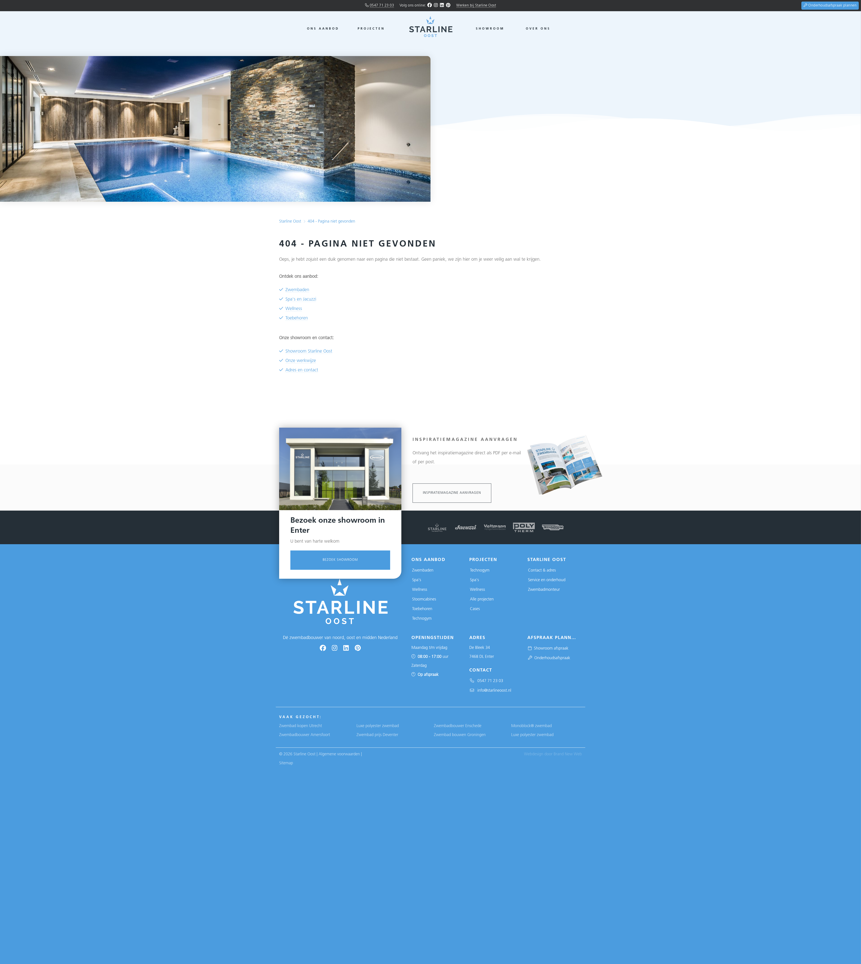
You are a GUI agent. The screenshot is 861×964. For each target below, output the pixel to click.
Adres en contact (301, 370)
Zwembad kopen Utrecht (300, 726)
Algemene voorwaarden (339, 754)
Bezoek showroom (340, 560)
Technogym (422, 619)
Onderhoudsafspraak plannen (832, 5)
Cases (475, 609)
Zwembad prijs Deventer (377, 735)
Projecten (371, 28)
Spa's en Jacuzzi (300, 299)
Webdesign (533, 754)
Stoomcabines (424, 600)
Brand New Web (568, 754)
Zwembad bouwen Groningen (460, 735)
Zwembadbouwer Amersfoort (304, 735)
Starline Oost (290, 222)
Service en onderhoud (546, 580)
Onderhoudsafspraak (551, 658)
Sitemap (286, 763)
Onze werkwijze (300, 361)
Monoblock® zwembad (531, 726)
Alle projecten (482, 600)
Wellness (293, 309)
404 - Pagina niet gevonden (331, 222)
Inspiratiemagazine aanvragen (452, 493)
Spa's (416, 580)
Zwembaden (297, 290)
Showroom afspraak (550, 649)
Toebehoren (296, 318)
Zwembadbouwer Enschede (457, 726)
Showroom (490, 28)
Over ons (538, 28)
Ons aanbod (323, 28)
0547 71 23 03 (382, 5)
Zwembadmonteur (544, 590)
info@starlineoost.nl (492, 691)
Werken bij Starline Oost (476, 5)
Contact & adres (542, 571)
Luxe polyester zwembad (378, 726)
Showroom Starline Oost (308, 351)
